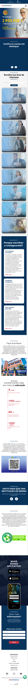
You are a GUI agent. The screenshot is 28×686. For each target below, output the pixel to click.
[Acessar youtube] (21, 673)
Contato (14, 661)
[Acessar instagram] (14, 673)
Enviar (14, 642)
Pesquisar (14, 85)
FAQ (14, 659)
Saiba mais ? (8, 274)
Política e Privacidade (14, 663)
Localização (18, 2)
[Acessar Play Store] (14, 571)
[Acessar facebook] (7, 673)
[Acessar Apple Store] (14, 578)
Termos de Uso (14, 665)
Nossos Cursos (14, 656)
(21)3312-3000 (10, 2)
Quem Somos (14, 658)
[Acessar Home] (6, 7)
